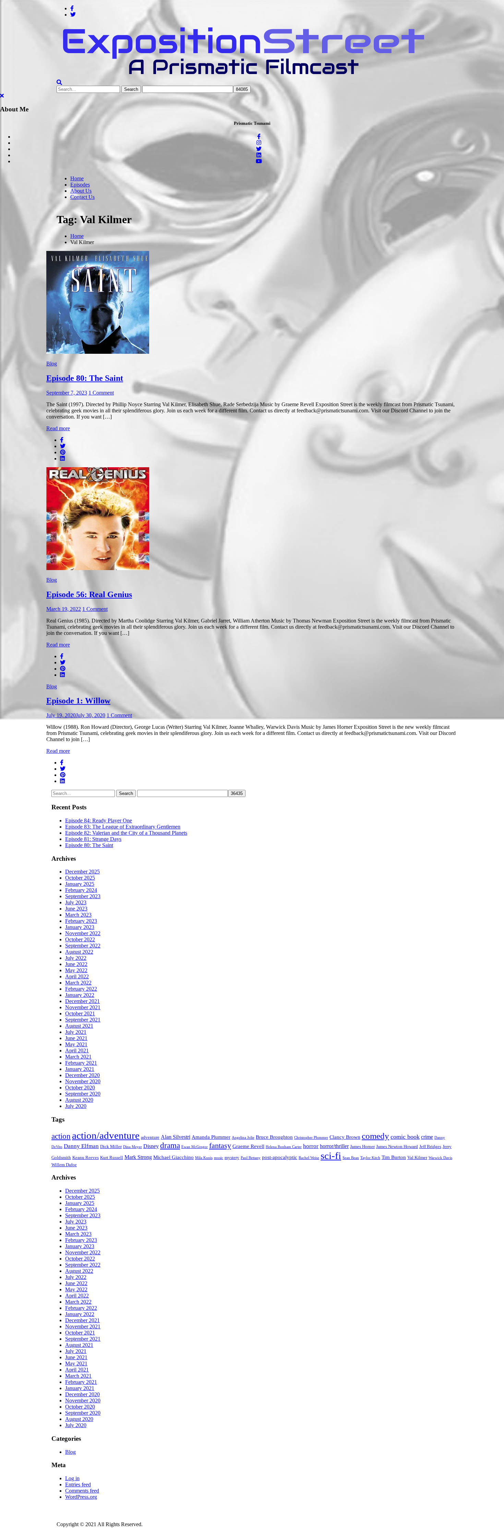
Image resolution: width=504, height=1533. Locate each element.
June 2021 (76, 1038)
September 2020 (82, 1094)
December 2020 (82, 1075)
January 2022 (79, 995)
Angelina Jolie (243, 1137)
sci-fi (331, 1155)
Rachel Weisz (309, 1158)
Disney (151, 1146)
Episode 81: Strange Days (93, 839)
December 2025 (82, 871)
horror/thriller (334, 1146)
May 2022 (76, 970)
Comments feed (82, 1491)
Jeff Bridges (430, 1146)
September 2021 (82, 1020)
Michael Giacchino (173, 1157)
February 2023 (81, 921)
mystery (232, 1157)
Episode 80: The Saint (84, 378)
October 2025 (80, 878)
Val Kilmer (417, 1157)
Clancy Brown (344, 1137)
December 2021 (82, 1001)
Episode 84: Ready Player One (98, 820)
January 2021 (79, 1069)
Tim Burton (394, 1157)
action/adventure (106, 1135)
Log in (72, 1478)
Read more (58, 428)
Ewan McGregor (194, 1147)
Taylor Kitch (370, 1158)
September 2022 (82, 946)
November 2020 (82, 1081)
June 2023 (76, 909)
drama (170, 1145)
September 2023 (82, 896)
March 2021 (78, 1057)
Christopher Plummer (311, 1137)
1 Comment (101, 393)
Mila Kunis (204, 1158)
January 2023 (79, 927)
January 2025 (79, 884)
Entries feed (78, 1484)
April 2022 (77, 976)
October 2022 (80, 939)
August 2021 (79, 1026)
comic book (405, 1136)
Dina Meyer (132, 1147)
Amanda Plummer (211, 1137)
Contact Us (82, 197)
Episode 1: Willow (78, 700)
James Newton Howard (397, 1146)
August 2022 (79, 952)
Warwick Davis (440, 1158)
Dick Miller (111, 1146)
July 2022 (75, 958)
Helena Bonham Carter (284, 1147)
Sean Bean (351, 1158)
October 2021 (80, 1013)
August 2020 (79, 1100)
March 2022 (78, 983)
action (61, 1136)
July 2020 (75, 1106)
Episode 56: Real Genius (89, 594)
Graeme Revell (248, 1146)
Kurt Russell (111, 1157)
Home (77, 178)
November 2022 (82, 933)
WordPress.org (81, 1497)
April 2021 (77, 1050)
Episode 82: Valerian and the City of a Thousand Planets (126, 833)
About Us (81, 191)
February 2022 (81, 989)
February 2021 (81, 1063)
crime (427, 1137)
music (218, 1158)
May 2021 (76, 1044)
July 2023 (75, 902)
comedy (375, 1135)
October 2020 (80, 1087)
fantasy (220, 1145)
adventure (150, 1137)
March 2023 (78, 915)
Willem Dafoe (64, 1164)
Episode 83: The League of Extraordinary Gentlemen (122, 827)
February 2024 (81, 890)
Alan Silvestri (175, 1137)
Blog (51, 363)
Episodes (80, 185)
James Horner (362, 1146)
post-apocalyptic (279, 1157)
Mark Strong (138, 1157)
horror (311, 1146)
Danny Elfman (81, 1146)
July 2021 (75, 1032)
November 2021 (82, 1007)
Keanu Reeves (85, 1157)
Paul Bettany (251, 1158)
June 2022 (76, 964)
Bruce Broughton (274, 1137)
